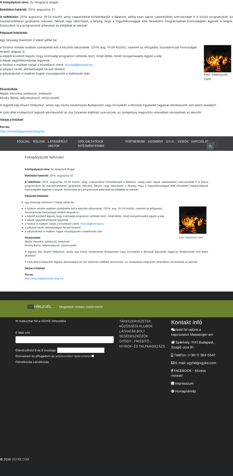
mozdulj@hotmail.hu (79, 65)
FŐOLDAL (23, 141)
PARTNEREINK (135, 141)
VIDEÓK (183, 141)
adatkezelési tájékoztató (73, 356)
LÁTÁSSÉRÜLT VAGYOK (58, 144)
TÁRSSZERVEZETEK (135, 321)
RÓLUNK (39, 141)
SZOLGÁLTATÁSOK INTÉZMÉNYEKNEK (91, 144)
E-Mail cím (22, 332)
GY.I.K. (170, 141)
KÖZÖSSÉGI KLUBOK (136, 326)
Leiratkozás (41, 362)
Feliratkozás (23, 362)
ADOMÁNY (155, 141)
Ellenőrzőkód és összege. (35, 350)
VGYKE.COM (20, 459)
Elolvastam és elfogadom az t (53, 356)
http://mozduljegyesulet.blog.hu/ (22, 131)
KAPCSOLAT (200, 141)
